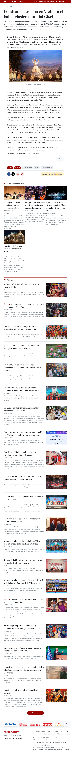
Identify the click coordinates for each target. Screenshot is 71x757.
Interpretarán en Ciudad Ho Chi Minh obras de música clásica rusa (35, 205)
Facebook (9, 174)
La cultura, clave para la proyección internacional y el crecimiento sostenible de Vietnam (22, 367)
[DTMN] (35, 724)
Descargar (35, 713)
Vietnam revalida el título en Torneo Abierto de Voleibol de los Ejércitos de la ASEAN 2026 (24, 581)
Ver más (10, 280)
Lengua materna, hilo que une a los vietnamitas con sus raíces (24, 498)
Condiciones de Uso (53, 731)
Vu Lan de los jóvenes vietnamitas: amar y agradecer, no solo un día (21, 409)
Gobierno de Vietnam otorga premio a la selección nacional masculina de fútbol (21, 328)
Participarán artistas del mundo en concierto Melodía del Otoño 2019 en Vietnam (13, 206)
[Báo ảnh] (47, 724)
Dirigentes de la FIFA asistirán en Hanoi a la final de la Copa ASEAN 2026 (22, 649)
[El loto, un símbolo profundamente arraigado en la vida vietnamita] (56, 351)
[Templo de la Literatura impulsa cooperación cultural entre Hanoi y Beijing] (56, 565)
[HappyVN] (59, 724)
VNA (41, 734)
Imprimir (18, 174)
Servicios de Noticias (49, 734)
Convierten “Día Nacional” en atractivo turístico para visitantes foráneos (20, 453)
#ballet (10, 167)
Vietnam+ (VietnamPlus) (17, 1)
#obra (36, 167)
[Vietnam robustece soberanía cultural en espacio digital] (56, 290)
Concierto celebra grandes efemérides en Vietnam (21, 691)
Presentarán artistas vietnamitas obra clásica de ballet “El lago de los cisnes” (56, 206)
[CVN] (23, 724)
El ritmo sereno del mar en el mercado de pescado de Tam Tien (24, 305)
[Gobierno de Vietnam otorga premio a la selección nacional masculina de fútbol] (56, 332)
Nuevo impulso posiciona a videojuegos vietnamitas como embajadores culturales (22, 627)
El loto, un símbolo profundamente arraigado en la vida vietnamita (22, 347)
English (41, 1)
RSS (62, 731)
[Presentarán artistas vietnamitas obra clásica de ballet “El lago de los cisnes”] (56, 193)
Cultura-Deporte (10, 7)
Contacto (67, 734)
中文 (57, 1)
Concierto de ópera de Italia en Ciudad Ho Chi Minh (13, 249)
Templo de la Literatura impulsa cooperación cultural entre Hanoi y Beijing (23, 561)
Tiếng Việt (35, 1)
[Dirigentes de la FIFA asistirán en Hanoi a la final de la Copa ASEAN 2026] (56, 653)
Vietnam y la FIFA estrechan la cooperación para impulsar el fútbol (22, 520)
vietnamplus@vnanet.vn (44, 745)
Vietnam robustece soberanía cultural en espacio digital (21, 285)
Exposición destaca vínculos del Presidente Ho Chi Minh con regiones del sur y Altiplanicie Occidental (24, 670)
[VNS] (11, 724)
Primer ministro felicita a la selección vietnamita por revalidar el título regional (21, 389)
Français (46, 1)
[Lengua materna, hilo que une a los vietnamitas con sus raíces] (56, 502)
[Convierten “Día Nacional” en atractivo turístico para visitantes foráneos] (56, 458)
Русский (61, 1)
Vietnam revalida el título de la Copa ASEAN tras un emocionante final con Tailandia (22, 542)
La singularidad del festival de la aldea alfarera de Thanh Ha (23, 600)
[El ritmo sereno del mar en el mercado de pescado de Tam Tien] (56, 310)
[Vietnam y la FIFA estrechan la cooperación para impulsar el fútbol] (56, 524)
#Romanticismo (27, 167)
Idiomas (35, 734)
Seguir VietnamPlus (47, 174)
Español (52, 1)
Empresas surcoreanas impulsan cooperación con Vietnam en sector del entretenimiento (23, 433)
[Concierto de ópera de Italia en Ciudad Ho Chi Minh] (14, 237)
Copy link (22, 174)
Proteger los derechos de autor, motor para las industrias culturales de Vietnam (23, 478)
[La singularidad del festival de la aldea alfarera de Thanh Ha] (56, 605)
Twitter (13, 174)
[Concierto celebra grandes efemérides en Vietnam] (56, 695)
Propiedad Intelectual (40, 731)
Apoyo (66, 731)
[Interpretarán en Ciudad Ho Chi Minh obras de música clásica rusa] (35, 193)
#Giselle (17, 167)
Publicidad (60, 734)
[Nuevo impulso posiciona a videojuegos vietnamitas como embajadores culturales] (56, 631)
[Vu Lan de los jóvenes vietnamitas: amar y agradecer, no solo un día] (56, 413)
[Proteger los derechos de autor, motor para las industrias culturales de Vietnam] (56, 482)
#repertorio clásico (47, 167)
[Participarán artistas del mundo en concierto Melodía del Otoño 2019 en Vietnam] (14, 193)
